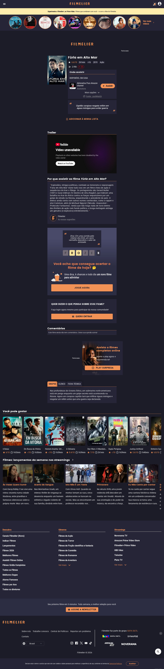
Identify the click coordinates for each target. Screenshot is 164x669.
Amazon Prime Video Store (127, 540)
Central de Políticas (115, 664)
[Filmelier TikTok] (90, 643)
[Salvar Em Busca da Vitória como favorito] (41, 417)
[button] (41, 643)
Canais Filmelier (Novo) (13, 536)
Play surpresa (105, 368)
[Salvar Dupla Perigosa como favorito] (125, 417)
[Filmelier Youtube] (86, 643)
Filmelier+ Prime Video (125, 545)
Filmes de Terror (66, 541)
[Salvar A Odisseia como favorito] (83, 417)
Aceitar (132, 663)
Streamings (119, 530)
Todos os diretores (11, 589)
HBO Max (118, 550)
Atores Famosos (10, 579)
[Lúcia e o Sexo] (119, 22)
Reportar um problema (80, 631)
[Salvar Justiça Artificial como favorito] (146, 417)
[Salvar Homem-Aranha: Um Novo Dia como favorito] (62, 417)
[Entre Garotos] (15, 22)
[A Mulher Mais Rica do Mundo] (89, 22)
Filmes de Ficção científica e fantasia (76, 545)
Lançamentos (9, 545)
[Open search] (158, 652)
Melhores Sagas (10, 575)
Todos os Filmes (10, 570)
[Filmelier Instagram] (71, 643)
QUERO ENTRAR (84, 316)
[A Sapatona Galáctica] (74, 22)
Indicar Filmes (9, 541)
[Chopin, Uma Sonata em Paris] (134, 22)
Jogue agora (82, 288)
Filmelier (61, 216)
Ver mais (63, 565)
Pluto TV (118, 560)
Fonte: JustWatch (94, 96)
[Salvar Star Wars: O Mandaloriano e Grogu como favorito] (104, 417)
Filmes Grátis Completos (14, 565)
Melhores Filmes (10, 555)
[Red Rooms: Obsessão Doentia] (30, 22)
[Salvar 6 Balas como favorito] (19, 417)
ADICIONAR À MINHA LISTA (83, 119)
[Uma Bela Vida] (60, 22)
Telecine (118, 555)
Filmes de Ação (66, 536)
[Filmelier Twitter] (81, 643)
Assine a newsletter (83, 609)
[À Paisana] (104, 22)
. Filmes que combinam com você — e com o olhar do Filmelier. (82, 11)
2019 (95, 62)
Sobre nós (26, 631)
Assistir (109, 86)
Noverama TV (120, 535)
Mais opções (90, 92)
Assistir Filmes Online (13, 560)
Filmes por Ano (10, 584)
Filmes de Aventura (68, 560)
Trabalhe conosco (41, 631)
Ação (102, 62)
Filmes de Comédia (67, 550)
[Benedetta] (45, 22)
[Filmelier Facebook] (76, 643)
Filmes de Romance (68, 555)
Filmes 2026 (8, 550)
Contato (25, 636)
